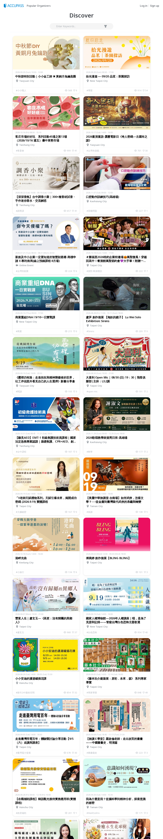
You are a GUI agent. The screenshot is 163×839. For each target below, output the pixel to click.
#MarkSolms (93, 812)
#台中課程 (21, 451)
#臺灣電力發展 (23, 752)
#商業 (19, 331)
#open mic (92, 391)
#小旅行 (20, 572)
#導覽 (89, 90)
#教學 (89, 451)
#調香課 (20, 210)
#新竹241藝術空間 (25, 692)
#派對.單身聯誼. (94, 271)
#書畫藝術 (92, 752)
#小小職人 (21, 90)
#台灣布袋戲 (93, 150)
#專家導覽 (92, 692)
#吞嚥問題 (92, 210)
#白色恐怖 (92, 632)
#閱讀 (19, 391)
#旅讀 (89, 511)
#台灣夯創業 (22, 271)
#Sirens (90, 331)
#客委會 (20, 150)
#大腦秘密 (21, 511)
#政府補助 (21, 812)
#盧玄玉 (20, 632)
